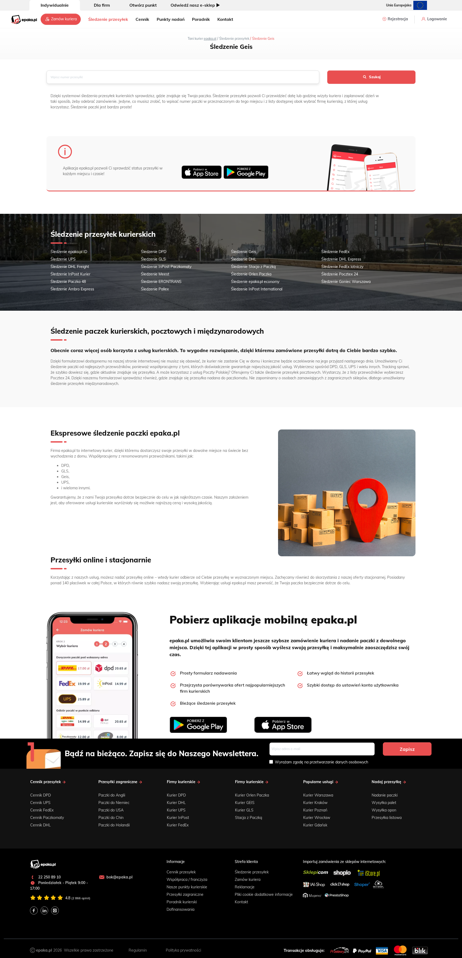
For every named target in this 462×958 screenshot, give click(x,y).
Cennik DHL (40, 825)
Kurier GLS (244, 810)
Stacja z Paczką (248, 817)
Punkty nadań (170, 19)
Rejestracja (397, 19)
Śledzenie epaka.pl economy (255, 281)
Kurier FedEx (177, 825)
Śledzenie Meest (155, 274)
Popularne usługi (318, 782)
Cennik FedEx (41, 810)
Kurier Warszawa (318, 795)
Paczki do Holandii (114, 825)
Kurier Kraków (315, 802)
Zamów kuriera (63, 19)
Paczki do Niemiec (113, 802)
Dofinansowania (180, 909)
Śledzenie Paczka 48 (68, 281)
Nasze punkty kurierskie (187, 887)
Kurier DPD (176, 795)
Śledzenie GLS (153, 259)
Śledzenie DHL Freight (70, 266)
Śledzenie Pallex (155, 289)
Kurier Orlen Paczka (252, 795)
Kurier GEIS (245, 802)
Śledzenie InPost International (256, 289)
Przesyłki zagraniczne (118, 782)
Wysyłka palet (384, 802)
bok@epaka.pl (119, 877)
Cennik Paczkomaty (47, 817)
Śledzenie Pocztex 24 (339, 274)
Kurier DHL (176, 802)
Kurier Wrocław (316, 817)
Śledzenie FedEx (335, 251)
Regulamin (138, 950)
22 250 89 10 (49, 877)
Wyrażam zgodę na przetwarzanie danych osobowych (321, 762)
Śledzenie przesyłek (108, 19)
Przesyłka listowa (387, 817)
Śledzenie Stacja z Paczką (253, 266)
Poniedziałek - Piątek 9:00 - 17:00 (59, 885)
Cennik (142, 19)
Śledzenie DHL (243, 259)
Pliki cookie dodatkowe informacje (264, 894)
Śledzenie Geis (243, 251)
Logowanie (436, 19)
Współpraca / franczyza (187, 879)
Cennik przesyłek (46, 782)
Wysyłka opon (384, 810)
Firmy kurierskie (182, 782)
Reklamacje (245, 887)
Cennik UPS (40, 802)
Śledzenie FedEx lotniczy (342, 266)
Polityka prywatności (183, 950)
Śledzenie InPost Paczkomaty (166, 266)
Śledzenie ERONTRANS (161, 281)
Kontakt (225, 19)
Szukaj (375, 77)
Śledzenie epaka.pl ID (69, 251)
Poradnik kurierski (182, 902)
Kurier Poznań (315, 810)
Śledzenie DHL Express (341, 259)
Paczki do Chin (111, 817)
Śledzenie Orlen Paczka (251, 274)
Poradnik (201, 19)
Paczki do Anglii (111, 795)
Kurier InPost (178, 817)
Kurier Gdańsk (315, 825)
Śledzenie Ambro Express (72, 289)
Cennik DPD (40, 795)
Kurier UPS (176, 810)
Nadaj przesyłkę (387, 782)
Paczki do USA (111, 810)
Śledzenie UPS (63, 259)
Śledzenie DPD (153, 251)
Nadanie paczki (385, 795)
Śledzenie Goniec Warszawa (346, 281)
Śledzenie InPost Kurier (70, 274)
